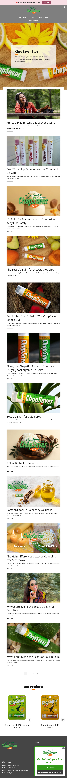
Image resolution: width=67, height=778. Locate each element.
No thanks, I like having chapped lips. (49, 772)
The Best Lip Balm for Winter (9, 768)
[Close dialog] (63, 748)
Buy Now (23, 17)
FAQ (32, 17)
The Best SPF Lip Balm (7, 773)
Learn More (46, 2)
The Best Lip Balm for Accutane (10, 765)
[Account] (60, 7)
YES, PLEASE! (50, 767)
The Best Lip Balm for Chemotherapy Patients (14, 770)
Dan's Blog (33, 20)
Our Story (43, 17)
